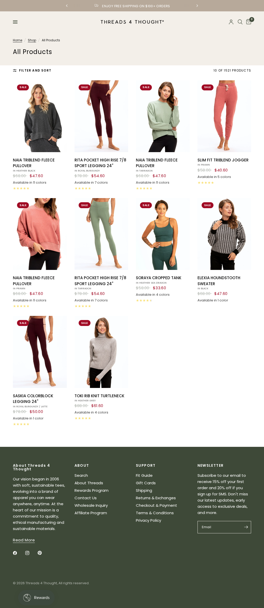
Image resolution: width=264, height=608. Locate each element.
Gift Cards (146, 483)
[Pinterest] (43, 553)
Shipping (144, 490)
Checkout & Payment (156, 505)
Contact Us (86, 498)
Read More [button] (24, 540)
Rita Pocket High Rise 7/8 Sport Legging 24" (100, 164)
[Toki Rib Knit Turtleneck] (101, 352)
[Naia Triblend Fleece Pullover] (40, 116)
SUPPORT (146, 465)
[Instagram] (31, 553)
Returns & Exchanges (156, 498)
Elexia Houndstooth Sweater (218, 282)
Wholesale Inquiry (91, 505)
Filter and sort (35, 70)
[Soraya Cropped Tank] (163, 234)
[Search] (240, 22)
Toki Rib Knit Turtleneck (99, 397)
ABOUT (82, 465)
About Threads (89, 483)
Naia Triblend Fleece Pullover (34, 164)
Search (81, 475)
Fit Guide (144, 475)
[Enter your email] (246, 527)
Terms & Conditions (155, 513)
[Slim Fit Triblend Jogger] (224, 116)
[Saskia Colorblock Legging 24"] (40, 352)
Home (17, 40)
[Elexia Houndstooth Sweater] (224, 234)
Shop (32, 40)
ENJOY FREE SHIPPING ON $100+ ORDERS (136, 6)
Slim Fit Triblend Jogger (223, 162)
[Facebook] (18, 553)
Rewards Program (92, 490)
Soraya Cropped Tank (158, 279)
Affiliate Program (91, 513)
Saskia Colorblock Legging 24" (33, 400)
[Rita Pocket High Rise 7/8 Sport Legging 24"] (101, 116)
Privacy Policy (148, 520)
